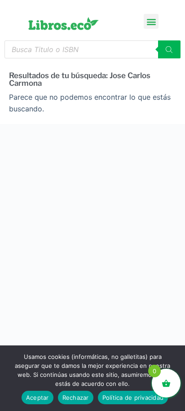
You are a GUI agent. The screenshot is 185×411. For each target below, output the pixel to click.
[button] (151, 21)
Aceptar (37, 397)
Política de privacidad (133, 397)
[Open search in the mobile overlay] (92, 49)
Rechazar (75, 397)
